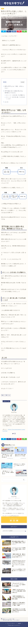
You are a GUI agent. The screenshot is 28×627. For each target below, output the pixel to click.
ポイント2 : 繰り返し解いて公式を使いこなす (15, 98)
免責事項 (19, 623)
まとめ (6, 102)
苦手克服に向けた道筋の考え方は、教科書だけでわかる (14, 91)
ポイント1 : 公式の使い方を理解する (15, 95)
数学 (3, 395)
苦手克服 (8, 395)
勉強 (2, 8)
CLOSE (22, 82)
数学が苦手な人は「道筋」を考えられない (14, 87)
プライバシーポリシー (11, 623)
